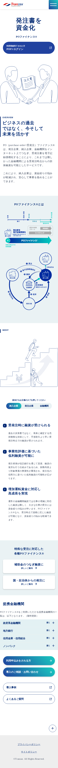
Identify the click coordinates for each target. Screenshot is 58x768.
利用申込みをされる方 (18, 660)
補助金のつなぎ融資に (29, 566)
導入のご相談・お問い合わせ (22, 672)
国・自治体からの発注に (29, 582)
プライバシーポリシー (29, 744)
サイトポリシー (29, 752)
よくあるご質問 (15, 699)
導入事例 (11, 687)
